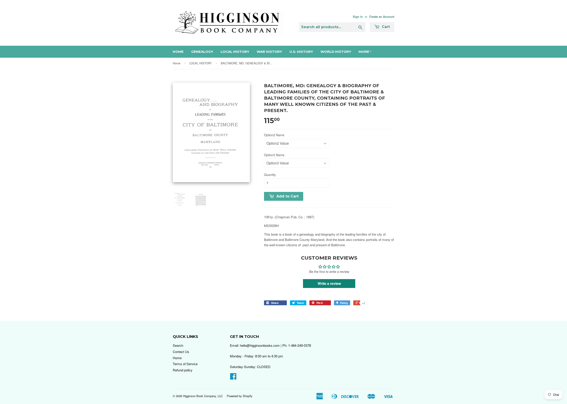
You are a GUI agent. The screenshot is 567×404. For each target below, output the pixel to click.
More (364, 51)
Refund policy (182, 370)
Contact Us (181, 351)
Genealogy (202, 51)
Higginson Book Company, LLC (203, 396)
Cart (385, 27)
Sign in (358, 17)
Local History (235, 51)
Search (178, 345)
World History (335, 51)
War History (269, 51)
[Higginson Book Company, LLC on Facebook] (233, 377)
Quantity (270, 174)
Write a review (329, 283)
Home (178, 51)
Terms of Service (185, 363)
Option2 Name (274, 135)
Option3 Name (274, 155)
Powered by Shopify (239, 396)
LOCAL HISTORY (200, 63)
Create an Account (381, 17)
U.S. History (301, 51)
